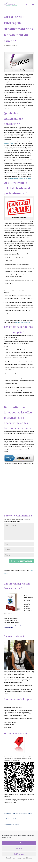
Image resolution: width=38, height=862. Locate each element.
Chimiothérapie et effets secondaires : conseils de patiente (18, 813)
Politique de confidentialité (24, 858)
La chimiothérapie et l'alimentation (12, 818)
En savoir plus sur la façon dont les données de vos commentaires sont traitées (19, 572)
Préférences (19, 854)
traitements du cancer (9, 143)
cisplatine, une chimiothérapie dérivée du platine (20, 178)
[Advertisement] (19, 484)
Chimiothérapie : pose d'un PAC (11, 824)
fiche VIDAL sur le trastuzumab (22, 322)
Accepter (19, 843)
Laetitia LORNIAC (11, 46)
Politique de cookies (10, 858)
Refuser (19, 848)
